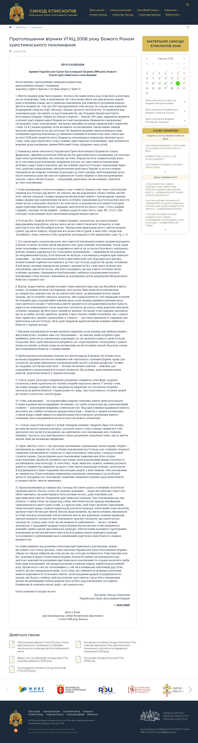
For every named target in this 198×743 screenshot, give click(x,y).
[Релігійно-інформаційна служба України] (107, 690)
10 (147, 78)
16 (184, 78)
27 (165, 88)
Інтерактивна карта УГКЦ (175, 719)
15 (178, 78)
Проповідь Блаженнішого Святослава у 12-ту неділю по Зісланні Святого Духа (165, 148)
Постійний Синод (71, 711)
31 (147, 93)
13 (165, 78)
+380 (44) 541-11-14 (148, 732)
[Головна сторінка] (10, 27)
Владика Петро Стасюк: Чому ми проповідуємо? (160, 157)
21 (172, 83)
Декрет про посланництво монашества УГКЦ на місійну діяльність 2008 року (42, 659)
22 (177, 83)
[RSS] (16, 730)
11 (153, 78)
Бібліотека (92, 714)
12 (159, 78)
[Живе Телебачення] (31, 690)
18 (153, 83)
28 (171, 88)
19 (159, 83)
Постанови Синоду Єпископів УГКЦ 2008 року (104, 659)
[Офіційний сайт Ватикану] (173, 690)
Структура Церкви (75, 714)
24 (147, 88)
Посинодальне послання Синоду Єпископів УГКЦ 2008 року (41, 669)
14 (172, 78)
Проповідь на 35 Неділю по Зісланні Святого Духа (163, 165)
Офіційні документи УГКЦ (175, 716)
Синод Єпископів (51, 711)
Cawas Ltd (45, 723)
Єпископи (88, 711)
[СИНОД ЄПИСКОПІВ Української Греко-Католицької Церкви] (16, 12)
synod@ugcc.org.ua (167, 732)
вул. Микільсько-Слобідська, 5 (155, 729)
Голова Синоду (35, 714)
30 (184, 88)
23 (184, 83)
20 (165, 83)
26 (159, 88)
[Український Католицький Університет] (139, 690)
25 (153, 88)
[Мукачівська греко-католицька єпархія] (71, 690)
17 (147, 83)
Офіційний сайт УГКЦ (173, 713)
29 (178, 88)
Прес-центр (34, 711)
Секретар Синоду (54, 714)
